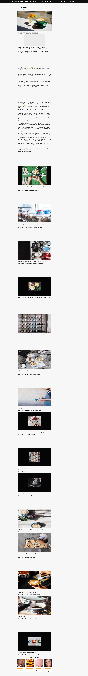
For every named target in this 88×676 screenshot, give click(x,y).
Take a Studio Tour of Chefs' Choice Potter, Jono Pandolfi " (32, 109)
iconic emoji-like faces (29, 142)
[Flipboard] (59, 1)
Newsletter (73, 1)
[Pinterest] (61, 1)
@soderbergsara (40, 334)
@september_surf (34, 529)
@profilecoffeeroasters (43, 553)
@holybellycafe (37, 297)
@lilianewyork (23, 370)
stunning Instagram (39, 51)
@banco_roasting (40, 224)
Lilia (19, 370)
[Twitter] (58, 1)
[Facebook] (56, 1)
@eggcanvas (27, 374)
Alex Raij (35, 117)
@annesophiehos (28, 300)
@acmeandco (32, 190)
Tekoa (23, 47)
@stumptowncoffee (41, 591)
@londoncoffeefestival (29, 654)
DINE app (29, 151)
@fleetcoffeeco (37, 408)
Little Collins (43, 73)
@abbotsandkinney (39, 468)
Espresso (19, 114)
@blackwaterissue (28, 227)
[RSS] (68, 1)
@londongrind (40, 432)
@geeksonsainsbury (42, 186)
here (23, 151)
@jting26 (26, 190)
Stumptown (20, 48)
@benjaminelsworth (28, 263)
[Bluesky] (63, 1)
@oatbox (26, 531)
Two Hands (27, 47)
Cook (51, 1)
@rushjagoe (27, 594)
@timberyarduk (34, 652)
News (30, 1)
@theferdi (27, 618)
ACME (32, 67)
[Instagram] (64, 1)
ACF (24, 105)
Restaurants (41, 1)
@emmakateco (27, 471)
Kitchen (47, 1)
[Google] (66, 1)
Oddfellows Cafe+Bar (41, 47)
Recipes (26, 1)
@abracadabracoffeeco (36, 493)
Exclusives (35, 1)
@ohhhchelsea (27, 410)
